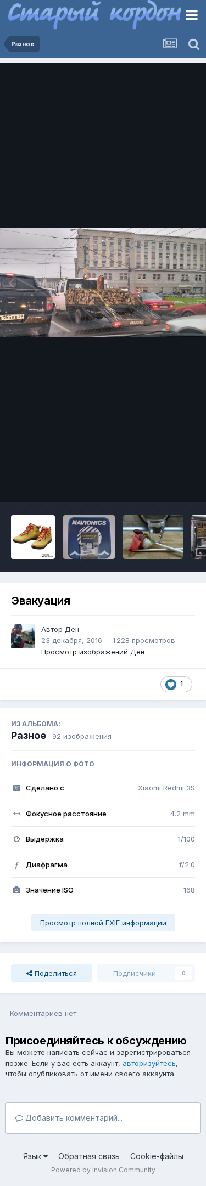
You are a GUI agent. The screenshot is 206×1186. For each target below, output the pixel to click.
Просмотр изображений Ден (92, 651)
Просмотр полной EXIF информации (103, 922)
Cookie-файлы (156, 1156)
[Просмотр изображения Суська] (153, 537)
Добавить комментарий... (73, 1117)
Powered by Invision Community (103, 1170)
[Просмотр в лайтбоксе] (103, 282)
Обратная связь (89, 1156)
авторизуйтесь (149, 1063)
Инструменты (157, 482)
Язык (33, 1156)
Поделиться (54, 973)
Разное (28, 735)
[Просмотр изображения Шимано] (33, 537)
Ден (72, 629)
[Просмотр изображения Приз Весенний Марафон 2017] (89, 537)
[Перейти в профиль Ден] (23, 636)
